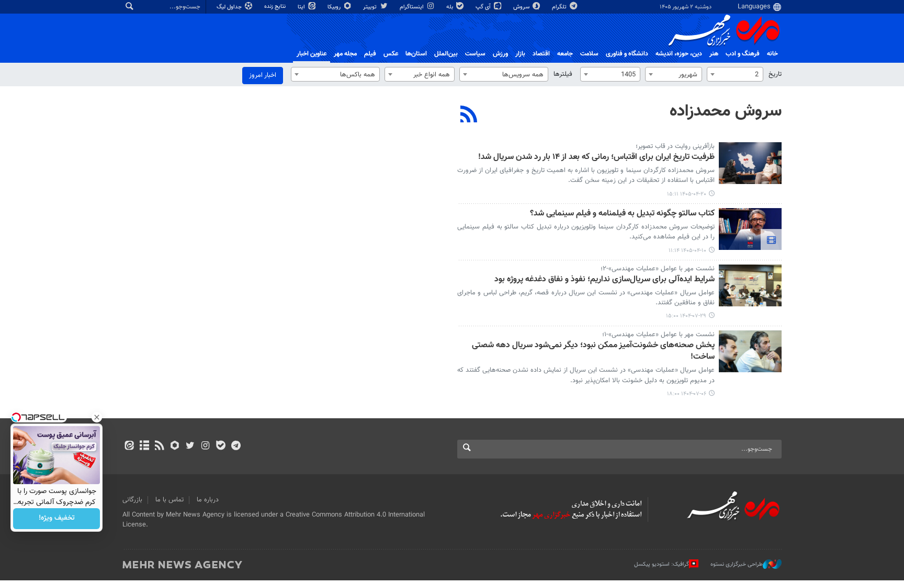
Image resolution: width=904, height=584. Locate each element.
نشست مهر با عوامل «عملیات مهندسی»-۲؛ (658, 269)
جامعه (565, 54)
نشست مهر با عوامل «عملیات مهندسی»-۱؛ (658, 334)
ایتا (302, 7)
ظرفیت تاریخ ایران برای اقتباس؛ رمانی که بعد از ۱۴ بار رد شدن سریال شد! (596, 158)
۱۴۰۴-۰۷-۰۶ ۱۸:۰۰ (686, 394)
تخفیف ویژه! (57, 518)
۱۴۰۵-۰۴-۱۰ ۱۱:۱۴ (687, 250)
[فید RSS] (159, 446)
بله (450, 7)
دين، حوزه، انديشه (679, 54)
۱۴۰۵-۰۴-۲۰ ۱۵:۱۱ (686, 194)
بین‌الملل (446, 54)
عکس (390, 54)
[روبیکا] (175, 446)
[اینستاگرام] (205, 446)
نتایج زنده (275, 6)
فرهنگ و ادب (743, 54)
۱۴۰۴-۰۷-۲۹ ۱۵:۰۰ (686, 316)
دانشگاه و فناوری (627, 54)
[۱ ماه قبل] (750, 163)
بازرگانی (132, 500)
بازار (520, 54)
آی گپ (484, 7)
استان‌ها (416, 54)
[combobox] (735, 74)
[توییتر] (190, 446)
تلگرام (560, 7)
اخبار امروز (262, 75)
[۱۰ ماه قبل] (750, 285)
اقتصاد (541, 54)
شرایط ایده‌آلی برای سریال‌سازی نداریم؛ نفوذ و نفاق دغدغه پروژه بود (604, 280)
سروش (522, 7)
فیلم (370, 54)
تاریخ (775, 74)
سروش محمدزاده (726, 111)
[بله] (220, 446)
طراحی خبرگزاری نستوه (736, 564)
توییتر (370, 7)
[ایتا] (128, 446)
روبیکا (334, 7)
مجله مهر (345, 54)
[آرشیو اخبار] (144, 446)
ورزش (500, 54)
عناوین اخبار (311, 54)
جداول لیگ (230, 7)
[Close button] (97, 417)
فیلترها (562, 74)
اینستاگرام (412, 7)
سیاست (475, 54)
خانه (772, 54)
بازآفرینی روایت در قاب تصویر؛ (675, 146)
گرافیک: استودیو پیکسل (661, 564)
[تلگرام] (235, 446)
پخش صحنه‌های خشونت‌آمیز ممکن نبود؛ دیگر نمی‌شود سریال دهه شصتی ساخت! (593, 351)
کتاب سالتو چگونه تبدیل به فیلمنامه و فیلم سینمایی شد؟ (622, 214)
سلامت (589, 54)
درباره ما (208, 500)
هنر (713, 54)
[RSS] (469, 115)
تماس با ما (169, 500)
